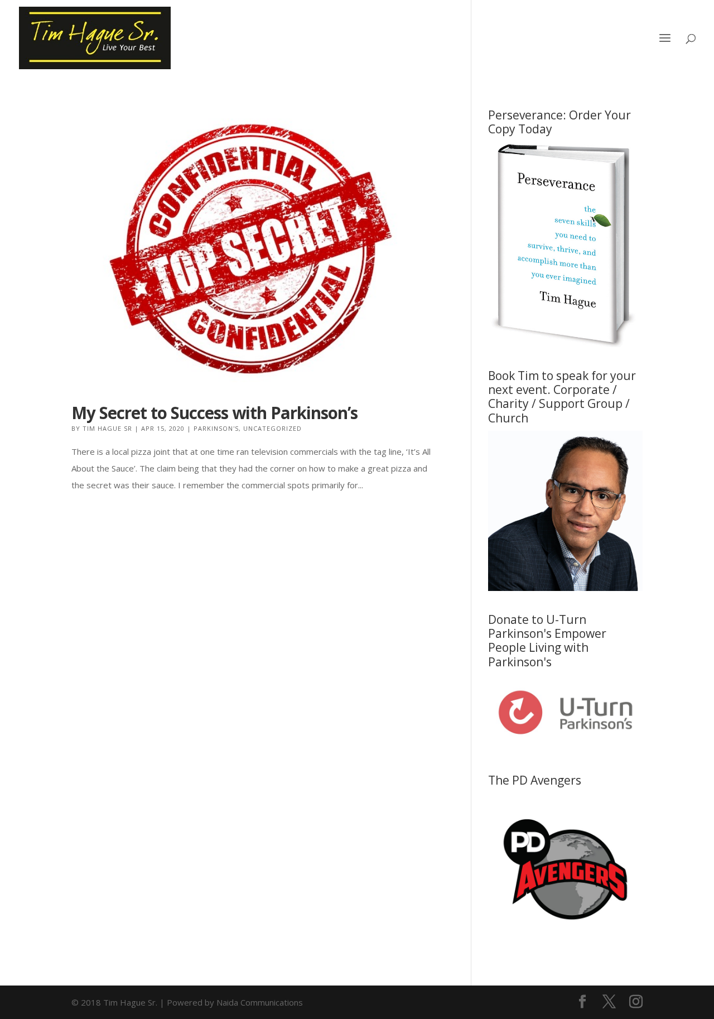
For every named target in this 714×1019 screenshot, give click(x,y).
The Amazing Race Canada (509, 39)
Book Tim (630, 39)
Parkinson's (216, 428)
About (428, 39)
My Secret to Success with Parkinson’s (214, 413)
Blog (587, 39)
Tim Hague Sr (107, 428)
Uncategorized (272, 428)
